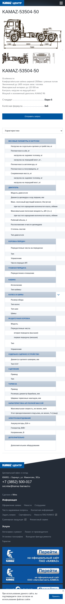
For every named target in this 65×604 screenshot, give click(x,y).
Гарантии (6, 541)
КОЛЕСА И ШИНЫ (15, 295)
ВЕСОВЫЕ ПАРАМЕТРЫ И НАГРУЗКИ (23, 141)
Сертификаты (25, 515)
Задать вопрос (9, 515)
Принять (56, 596)
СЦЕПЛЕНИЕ (13, 369)
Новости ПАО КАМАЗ (44, 515)
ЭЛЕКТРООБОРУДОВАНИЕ (19, 418)
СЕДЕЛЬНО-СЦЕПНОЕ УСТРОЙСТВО (23, 354)
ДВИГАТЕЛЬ (13, 187)
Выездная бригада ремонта (38, 537)
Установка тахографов (12, 537)
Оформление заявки (11, 505)
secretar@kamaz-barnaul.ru (16, 486)
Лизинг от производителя (36, 532)
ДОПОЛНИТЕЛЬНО (16, 437)
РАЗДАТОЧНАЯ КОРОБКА (19, 318)
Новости (28, 505)
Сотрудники (40, 505)
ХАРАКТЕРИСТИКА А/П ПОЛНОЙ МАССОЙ (25, 403)
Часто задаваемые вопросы (15, 510)
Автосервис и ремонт (12, 532)
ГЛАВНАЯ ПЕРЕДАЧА (17, 268)
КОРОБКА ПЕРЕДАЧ (16, 241)
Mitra (15, 495)
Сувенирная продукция (12, 519)
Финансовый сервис (39, 519)
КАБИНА (12, 280)
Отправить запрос (32, 116)
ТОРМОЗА (12, 384)
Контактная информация (42, 510)
